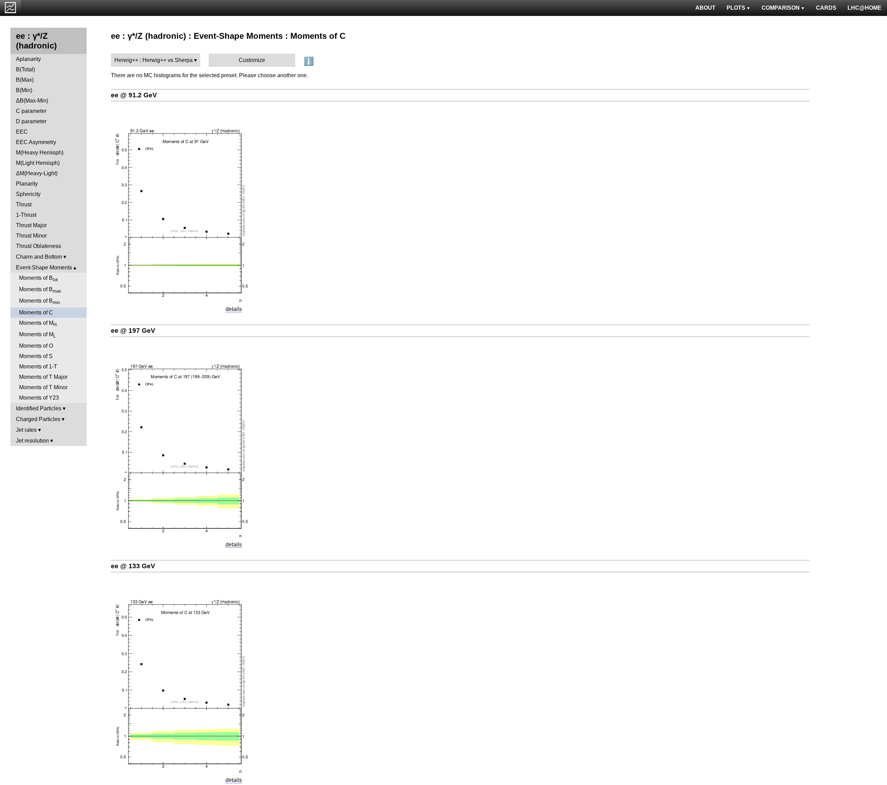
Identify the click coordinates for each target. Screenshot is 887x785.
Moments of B (38, 278)
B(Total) (25, 69)
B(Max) (25, 80)
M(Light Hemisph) (38, 163)
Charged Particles (38, 419)
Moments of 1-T (38, 366)
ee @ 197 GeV (133, 330)
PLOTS (736, 8)
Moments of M (37, 323)
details (234, 309)
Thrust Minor (31, 236)
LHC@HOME (864, 8)
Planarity (27, 184)
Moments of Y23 (39, 398)
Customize (252, 60)
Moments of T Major (43, 377)
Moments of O (36, 346)
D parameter (31, 121)
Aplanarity (28, 59)
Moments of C (36, 312)
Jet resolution (32, 441)
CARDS (826, 8)
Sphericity (28, 194)
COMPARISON (781, 8)
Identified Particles (38, 408)
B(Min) (24, 90)
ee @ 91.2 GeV (134, 95)
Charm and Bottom (39, 257)
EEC (22, 132)
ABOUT (705, 8)
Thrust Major (31, 225)
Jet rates (26, 430)
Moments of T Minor (43, 387)
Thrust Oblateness (38, 246)
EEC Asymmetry (36, 142)
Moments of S (36, 356)
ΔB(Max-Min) (32, 101)
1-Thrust (26, 215)
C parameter (31, 111)
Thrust (24, 204)
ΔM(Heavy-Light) (37, 173)
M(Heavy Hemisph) (39, 152)
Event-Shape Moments (44, 267)
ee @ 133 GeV (133, 566)
